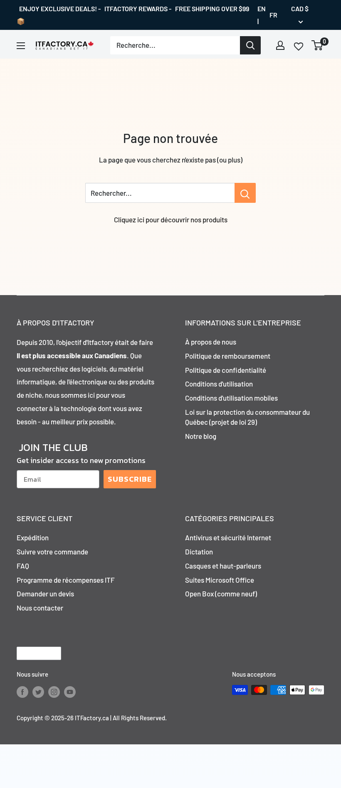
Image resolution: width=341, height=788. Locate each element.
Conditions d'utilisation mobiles (231, 398)
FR (273, 15)
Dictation (199, 551)
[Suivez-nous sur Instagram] (54, 691)
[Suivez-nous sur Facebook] (22, 691)
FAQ (23, 565)
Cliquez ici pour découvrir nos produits (170, 219)
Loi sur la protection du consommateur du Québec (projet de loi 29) (247, 417)
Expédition (33, 537)
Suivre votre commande (52, 551)
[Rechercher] (250, 45)
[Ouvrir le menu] (21, 45)
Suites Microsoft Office (219, 580)
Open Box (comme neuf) (221, 593)
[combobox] (175, 45)
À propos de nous (210, 341)
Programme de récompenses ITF (66, 580)
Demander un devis (45, 593)
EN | (261, 15)
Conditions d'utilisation (219, 383)
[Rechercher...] (245, 193)
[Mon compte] (280, 45)
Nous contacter (40, 607)
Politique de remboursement (227, 356)
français (31, 653)
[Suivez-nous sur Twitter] (38, 691)
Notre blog (200, 436)
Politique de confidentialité (225, 370)
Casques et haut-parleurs (223, 565)
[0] (317, 45)
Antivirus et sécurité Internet (228, 537)
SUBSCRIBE (130, 479)
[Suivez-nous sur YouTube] (70, 691)
